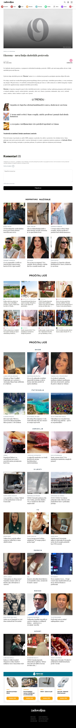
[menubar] (68, 2)
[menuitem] (68, 2)
